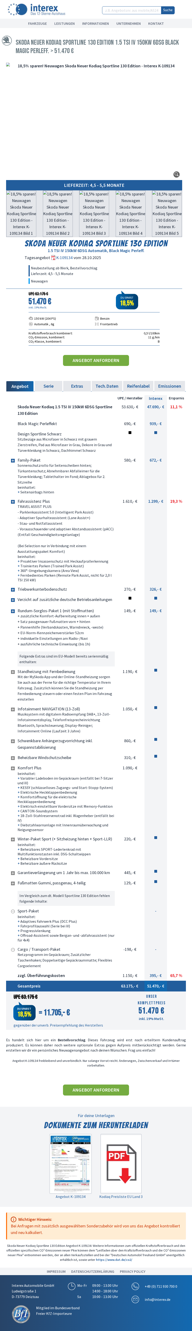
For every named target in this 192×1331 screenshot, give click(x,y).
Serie (49, 386)
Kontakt (156, 23)
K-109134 (65, 257)
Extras (77, 386)
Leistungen (64, 23)
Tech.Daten (107, 386)
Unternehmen (128, 23)
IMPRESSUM (56, 1271)
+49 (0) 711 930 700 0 (161, 1286)
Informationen (95, 23)
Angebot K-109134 (70, 1196)
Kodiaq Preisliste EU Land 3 (121, 1196)
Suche (168, 9)
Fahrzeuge (37, 23)
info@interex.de (157, 1299)
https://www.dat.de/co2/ (114, 1260)
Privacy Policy (132, 1271)
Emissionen (169, 386)
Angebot (20, 386)
